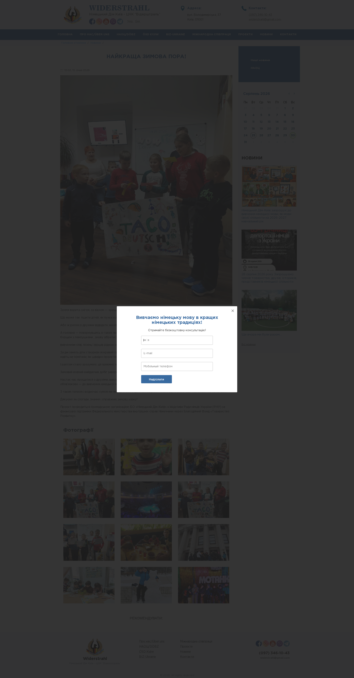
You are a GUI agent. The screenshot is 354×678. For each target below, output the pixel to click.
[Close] (232, 310)
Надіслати (156, 379)
